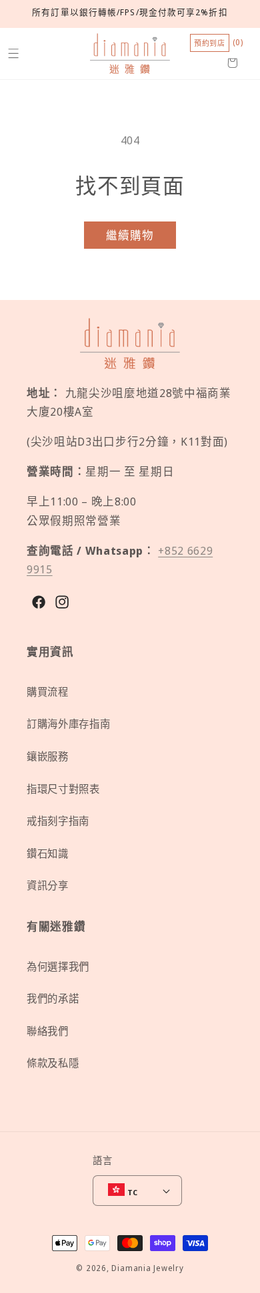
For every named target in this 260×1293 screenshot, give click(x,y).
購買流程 (48, 692)
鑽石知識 (48, 854)
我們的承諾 (53, 999)
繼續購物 (130, 235)
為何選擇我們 (58, 967)
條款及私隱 (53, 1063)
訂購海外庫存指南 (68, 724)
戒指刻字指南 (58, 821)
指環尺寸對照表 (63, 789)
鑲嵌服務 (48, 757)
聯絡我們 (48, 1031)
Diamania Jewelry (147, 1268)
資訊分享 (48, 886)
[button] (13, 54)
